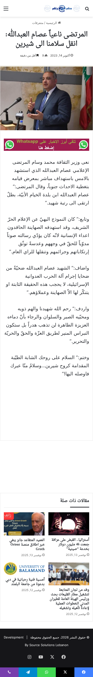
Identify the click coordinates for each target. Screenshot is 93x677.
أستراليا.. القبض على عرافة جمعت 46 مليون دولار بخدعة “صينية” (70, 544)
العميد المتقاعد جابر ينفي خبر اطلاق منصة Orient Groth (27, 545)
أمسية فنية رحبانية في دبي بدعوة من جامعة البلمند (25, 581)
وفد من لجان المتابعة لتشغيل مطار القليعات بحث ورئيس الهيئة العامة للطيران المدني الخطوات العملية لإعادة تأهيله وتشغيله (69, 599)
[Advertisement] (46, 405)
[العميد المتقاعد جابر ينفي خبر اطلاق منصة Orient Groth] (24, 523)
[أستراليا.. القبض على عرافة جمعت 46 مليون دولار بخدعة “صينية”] (68, 523)
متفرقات (37, 23)
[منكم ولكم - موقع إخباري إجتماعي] (62, 8)
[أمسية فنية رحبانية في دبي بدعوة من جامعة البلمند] (24, 568)
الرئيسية (52, 23)
